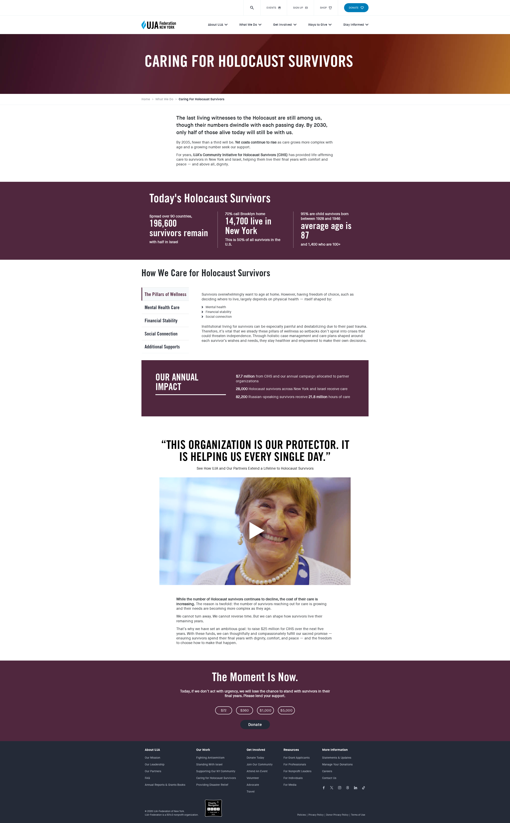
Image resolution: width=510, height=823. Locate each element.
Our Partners (153, 771)
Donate (255, 724)
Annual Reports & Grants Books (165, 785)
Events (271, 7)
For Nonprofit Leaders (297, 771)
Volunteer (253, 778)
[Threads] (347, 787)
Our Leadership (154, 764)
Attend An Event (257, 771)
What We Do (248, 25)
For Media (289, 785)
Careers (327, 771)
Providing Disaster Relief (212, 785)
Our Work (203, 750)
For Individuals (293, 778)
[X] (331, 787)
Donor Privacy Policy (337, 814)
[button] (251, 7)
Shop (323, 7)
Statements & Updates (336, 757)
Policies (301, 814)
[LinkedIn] (355, 787)
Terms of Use (358, 814)
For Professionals (294, 764)
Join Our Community (260, 764)
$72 (224, 710)
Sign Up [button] (298, 7)
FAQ (147, 778)
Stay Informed (353, 25)
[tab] (165, 294)
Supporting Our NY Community (215, 771)
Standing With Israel (209, 764)
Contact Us (329, 778)
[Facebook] (323, 787)
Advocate (253, 785)
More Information (335, 750)
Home (145, 99)
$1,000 (265, 710)
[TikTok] (363, 787)
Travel (251, 791)
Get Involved (282, 25)
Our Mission (152, 757)
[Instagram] (339, 787)
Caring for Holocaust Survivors (201, 99)
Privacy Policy (316, 814)
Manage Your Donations (337, 764)
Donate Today (255, 757)
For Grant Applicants (296, 757)
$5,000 (286, 710)
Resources (291, 750)
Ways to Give (317, 25)
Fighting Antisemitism (210, 757)
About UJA (215, 25)
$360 (244, 710)
